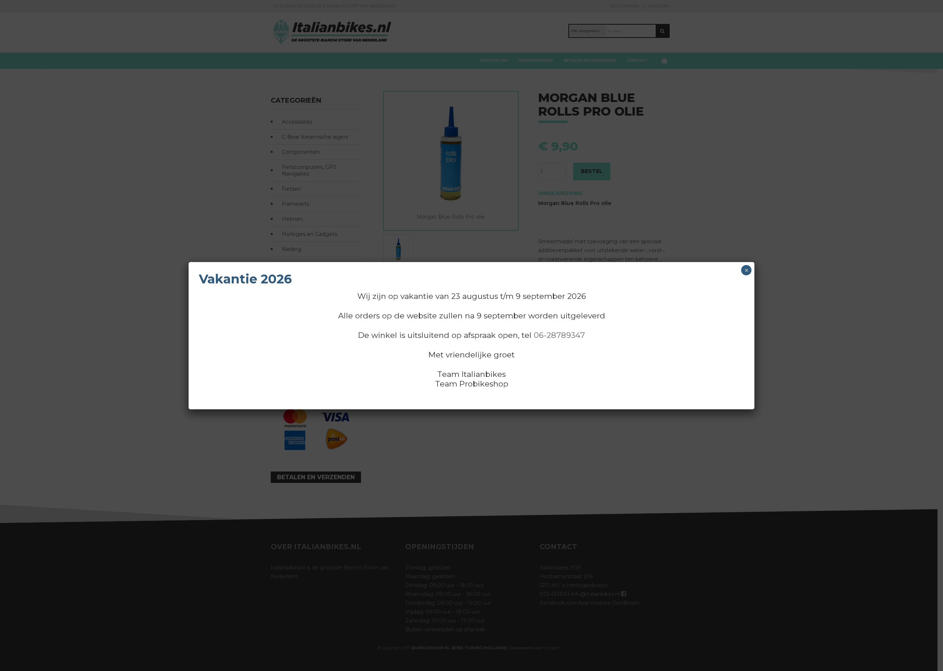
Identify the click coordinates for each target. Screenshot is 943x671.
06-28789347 (559, 335)
